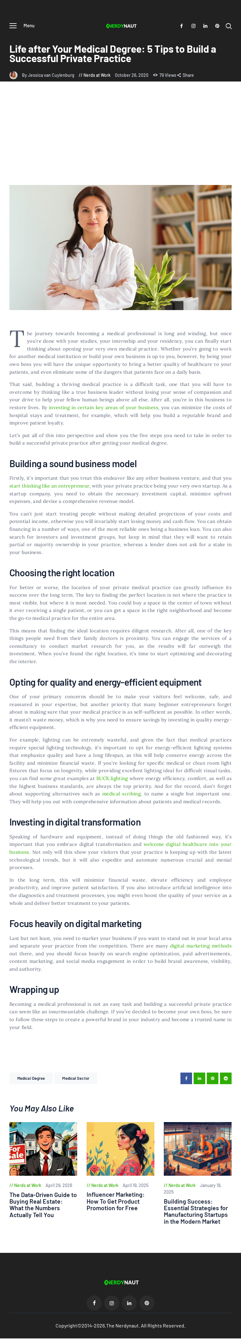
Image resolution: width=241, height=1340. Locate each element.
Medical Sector (75, 1078)
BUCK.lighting (112, 778)
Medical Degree (31, 1078)
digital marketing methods (201, 946)
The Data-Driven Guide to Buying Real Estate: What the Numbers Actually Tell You (43, 1204)
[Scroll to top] (236, 1335)
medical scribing (121, 794)
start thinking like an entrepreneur (49, 486)
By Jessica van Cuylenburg (48, 75)
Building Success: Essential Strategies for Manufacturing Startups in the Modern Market (196, 1211)
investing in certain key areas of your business (103, 407)
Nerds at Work (96, 75)
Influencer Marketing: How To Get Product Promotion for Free (116, 1201)
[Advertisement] (120, 138)
